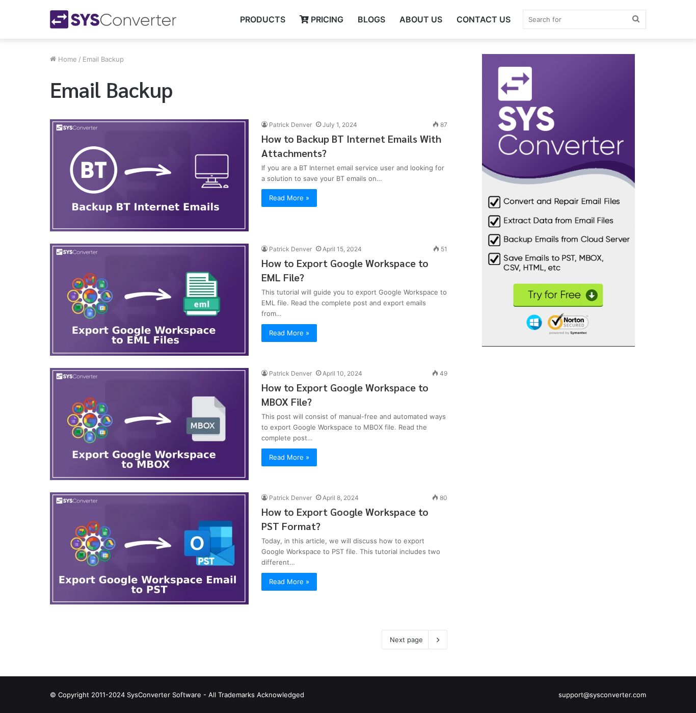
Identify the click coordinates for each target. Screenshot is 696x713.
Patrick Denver (290, 124)
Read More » (289, 198)
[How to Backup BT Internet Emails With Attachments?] (149, 175)
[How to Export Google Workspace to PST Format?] (149, 548)
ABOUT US (420, 19)
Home (66, 59)
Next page (406, 640)
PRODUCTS (262, 19)
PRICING (326, 19)
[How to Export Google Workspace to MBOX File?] (149, 424)
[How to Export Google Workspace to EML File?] (149, 300)
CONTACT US (484, 19)
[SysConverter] (113, 19)
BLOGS (371, 19)
